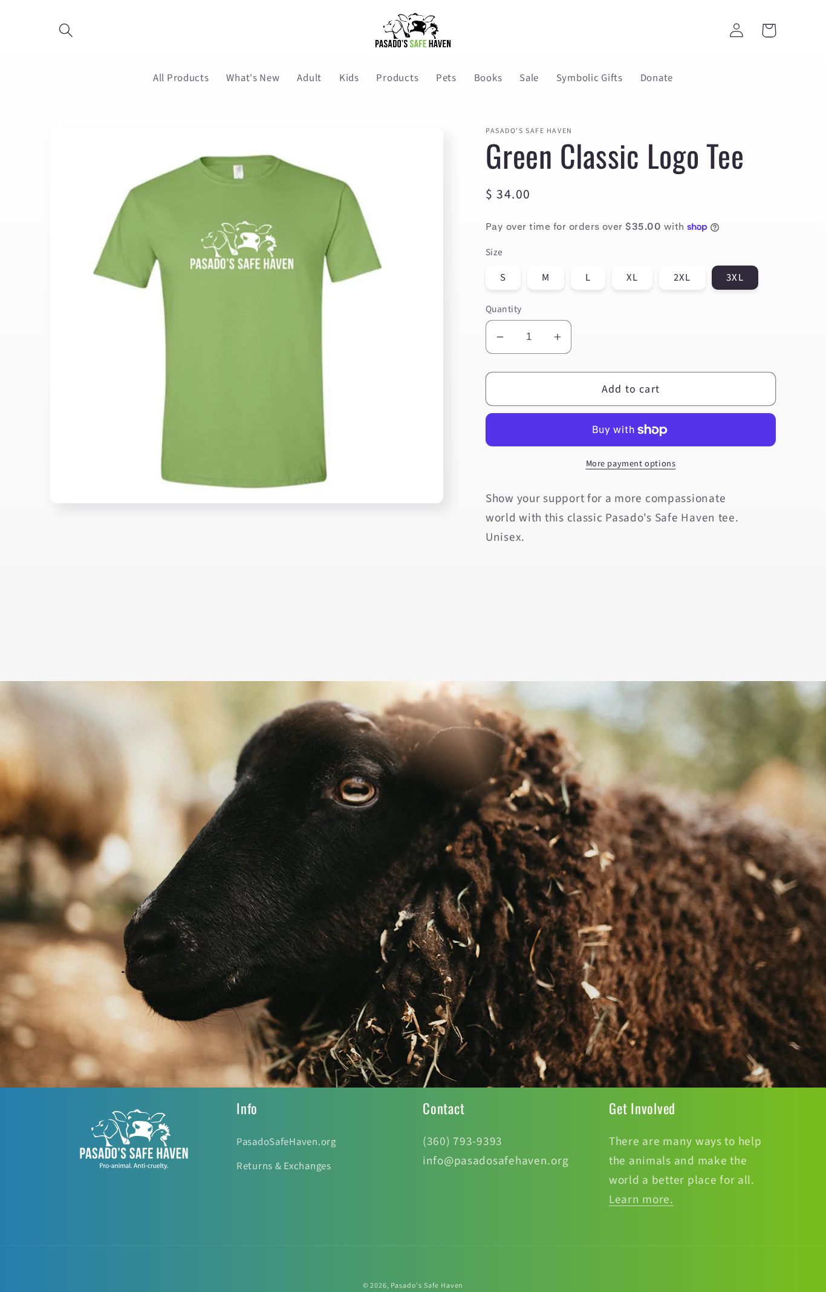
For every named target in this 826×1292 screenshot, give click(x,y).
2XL (682, 277)
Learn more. (641, 1199)
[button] (66, 31)
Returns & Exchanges (283, 1166)
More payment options (631, 464)
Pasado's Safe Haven (427, 1286)
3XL (735, 277)
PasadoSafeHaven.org (286, 1142)
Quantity (504, 309)
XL (632, 277)
